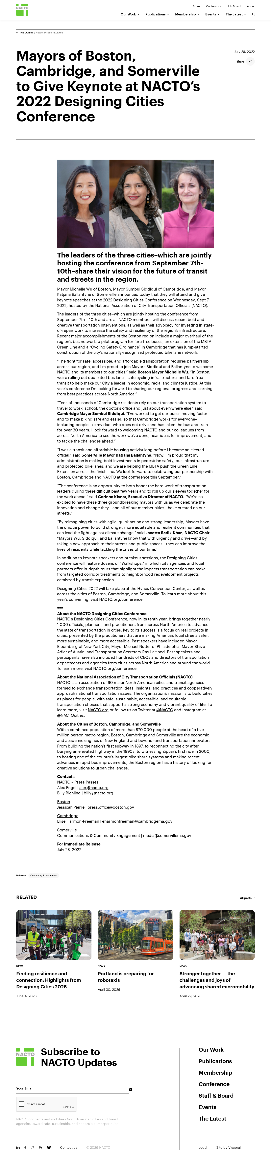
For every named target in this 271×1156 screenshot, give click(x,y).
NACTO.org (98, 710)
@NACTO (164, 710)
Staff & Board (216, 1095)
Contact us (68, 1147)
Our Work (128, 14)
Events (210, 14)
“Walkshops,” (132, 563)
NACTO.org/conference (120, 599)
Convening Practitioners (43, 875)
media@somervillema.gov (167, 835)
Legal (203, 1147)
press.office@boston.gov (110, 807)
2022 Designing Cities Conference (134, 300)
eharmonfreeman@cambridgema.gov (137, 821)
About (251, 6)
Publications (155, 14)
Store (196, 6)
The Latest (234, 14)
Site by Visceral (228, 1147)
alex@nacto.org (94, 787)
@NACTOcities (70, 715)
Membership (185, 14)
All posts (246, 898)
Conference (213, 6)
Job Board (234, 6)
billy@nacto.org (98, 793)
